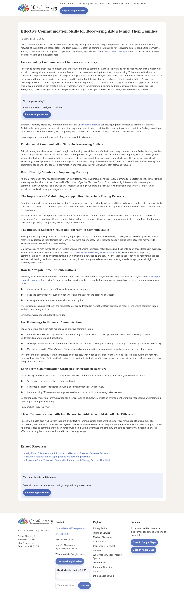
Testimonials (99, 562)
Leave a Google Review (70, 561)
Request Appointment (74, 10)
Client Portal (99, 541)
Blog (136, 3)
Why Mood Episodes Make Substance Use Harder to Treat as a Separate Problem (67, 453)
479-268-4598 (62, 533)
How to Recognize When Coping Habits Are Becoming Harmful (58, 456)
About (71, 3)
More (143, 3)
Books (129, 3)
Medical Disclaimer (102, 537)
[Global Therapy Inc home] (38, 7)
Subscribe (84, 585)
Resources (118, 3)
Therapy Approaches (87, 3)
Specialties (105, 3)
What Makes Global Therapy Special (107, 556)
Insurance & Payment (104, 545)
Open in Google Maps (144, 542)
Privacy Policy (100, 528)
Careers (97, 571)
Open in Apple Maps (143, 549)
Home (63, 3)
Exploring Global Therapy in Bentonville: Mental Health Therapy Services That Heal (68, 460)
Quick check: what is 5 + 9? (71, 570)
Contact (97, 550)
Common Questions (103, 567)
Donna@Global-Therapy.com (70, 528)
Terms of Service (101, 532)
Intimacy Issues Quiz (103, 575)
